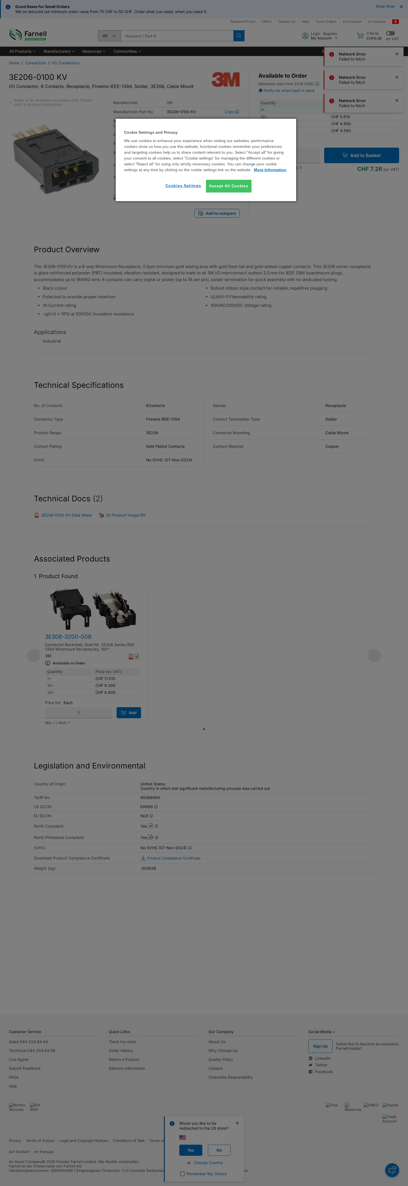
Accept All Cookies (228, 186)
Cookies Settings (183, 185)
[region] (206, 160)
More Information (270, 170)
